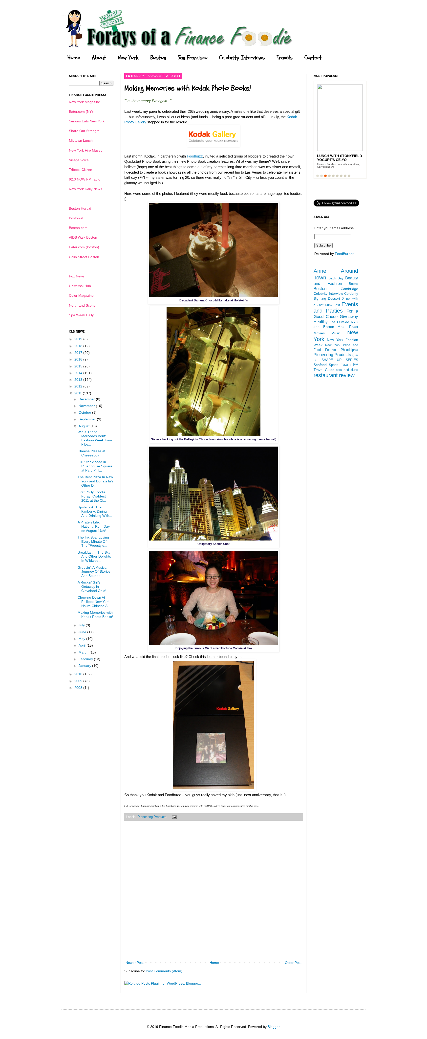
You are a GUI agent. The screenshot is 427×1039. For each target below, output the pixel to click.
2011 (78, 393)
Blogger (273, 1027)
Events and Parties (336, 307)
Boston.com (78, 228)
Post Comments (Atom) (164, 971)
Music (336, 333)
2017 (78, 353)
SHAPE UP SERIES (339, 360)
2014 (78, 373)
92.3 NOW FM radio (84, 179)
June (83, 632)
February (86, 659)
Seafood (320, 365)
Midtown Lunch (81, 140)
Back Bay (336, 278)
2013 (78, 380)
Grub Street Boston (84, 257)
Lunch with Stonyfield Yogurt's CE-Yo (339, 158)
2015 (78, 366)
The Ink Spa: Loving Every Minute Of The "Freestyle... (93, 541)
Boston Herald (80, 208)
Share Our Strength (84, 131)
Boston (158, 58)
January (85, 666)
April (82, 645)
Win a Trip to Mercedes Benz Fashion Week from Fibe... (95, 438)
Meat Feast (348, 327)
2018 (78, 346)
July (82, 625)
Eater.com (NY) (81, 111)
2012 (78, 386)
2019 (78, 339)
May (82, 639)
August (84, 426)
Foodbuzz (195, 156)
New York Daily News (85, 189)
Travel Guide (324, 370)
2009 (78, 681)
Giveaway (349, 316)
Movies (319, 333)
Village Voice (79, 160)
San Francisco (192, 58)
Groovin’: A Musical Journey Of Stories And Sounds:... (94, 571)
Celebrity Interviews (242, 58)
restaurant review (334, 375)
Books (353, 284)
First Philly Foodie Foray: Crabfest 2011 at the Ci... (92, 496)
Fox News (77, 276)
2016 (78, 359)
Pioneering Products (152, 817)
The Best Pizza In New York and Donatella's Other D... (95, 481)
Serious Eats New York (87, 121)
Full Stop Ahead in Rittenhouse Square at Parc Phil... (95, 466)
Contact (312, 58)
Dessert (334, 298)
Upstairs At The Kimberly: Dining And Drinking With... (95, 511)
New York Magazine (84, 102)
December (87, 399)
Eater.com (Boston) (84, 247)
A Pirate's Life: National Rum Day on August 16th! (94, 526)
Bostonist (76, 218)
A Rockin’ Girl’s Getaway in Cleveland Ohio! (92, 586)
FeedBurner (344, 254)
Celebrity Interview (328, 293)
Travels (285, 58)
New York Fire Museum (87, 150)
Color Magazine (81, 295)
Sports (333, 365)
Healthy (321, 321)
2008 (78, 688)
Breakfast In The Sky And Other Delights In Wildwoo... (94, 556)
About (99, 58)
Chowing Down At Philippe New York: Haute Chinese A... (94, 601)
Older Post (293, 963)
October (85, 412)
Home (73, 58)
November (87, 406)
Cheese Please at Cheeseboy (91, 453)
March (84, 652)
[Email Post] (174, 817)
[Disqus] (213, 894)
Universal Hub (80, 286)
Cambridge (349, 289)
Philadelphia (349, 350)
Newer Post (135, 963)
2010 (78, 674)
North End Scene (82, 305)
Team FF (349, 364)
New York (128, 58)
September (88, 419)
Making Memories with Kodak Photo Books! (95, 614)
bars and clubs (347, 370)
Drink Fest (332, 305)
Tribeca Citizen (80, 170)
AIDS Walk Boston (83, 237)
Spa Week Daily (81, 315)
